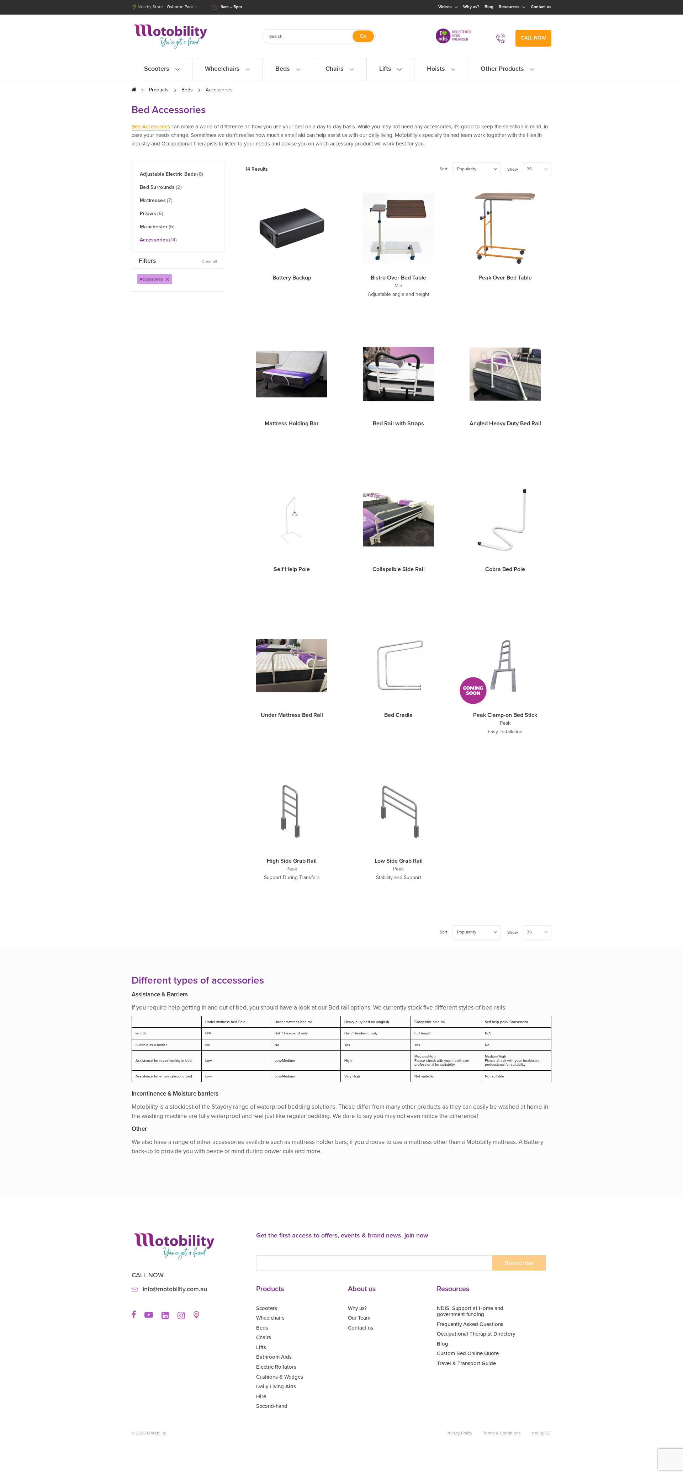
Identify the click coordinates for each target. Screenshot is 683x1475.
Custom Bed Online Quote (468, 1353)
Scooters (157, 68)
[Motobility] (170, 49)
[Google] (197, 1317)
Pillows (151, 213)
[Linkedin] (165, 1318)
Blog (489, 7)
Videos (445, 7)
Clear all (209, 261)
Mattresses (156, 200)
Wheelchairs (223, 68)
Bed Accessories (151, 127)
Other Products (503, 68)
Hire (261, 1396)
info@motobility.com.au (175, 1289)
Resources (509, 7)
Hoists (437, 68)
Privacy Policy (459, 1433)
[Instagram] (181, 1318)
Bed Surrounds (161, 187)
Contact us (541, 7)
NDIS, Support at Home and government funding (470, 1311)
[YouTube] (148, 1316)
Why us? (471, 7)
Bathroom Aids (274, 1357)
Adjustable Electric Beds (171, 174)
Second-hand (271, 1406)
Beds (283, 68)
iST (548, 1433)
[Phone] (503, 38)
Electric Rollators (276, 1367)
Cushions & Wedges (279, 1377)
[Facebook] (134, 1317)
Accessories (158, 240)
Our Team (359, 1318)
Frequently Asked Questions (470, 1324)
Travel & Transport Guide (466, 1363)
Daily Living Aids (276, 1386)
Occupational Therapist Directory (476, 1334)
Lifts (386, 68)
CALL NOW (533, 38)
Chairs (335, 68)
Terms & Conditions (502, 1433)
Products (159, 90)
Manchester (157, 226)
